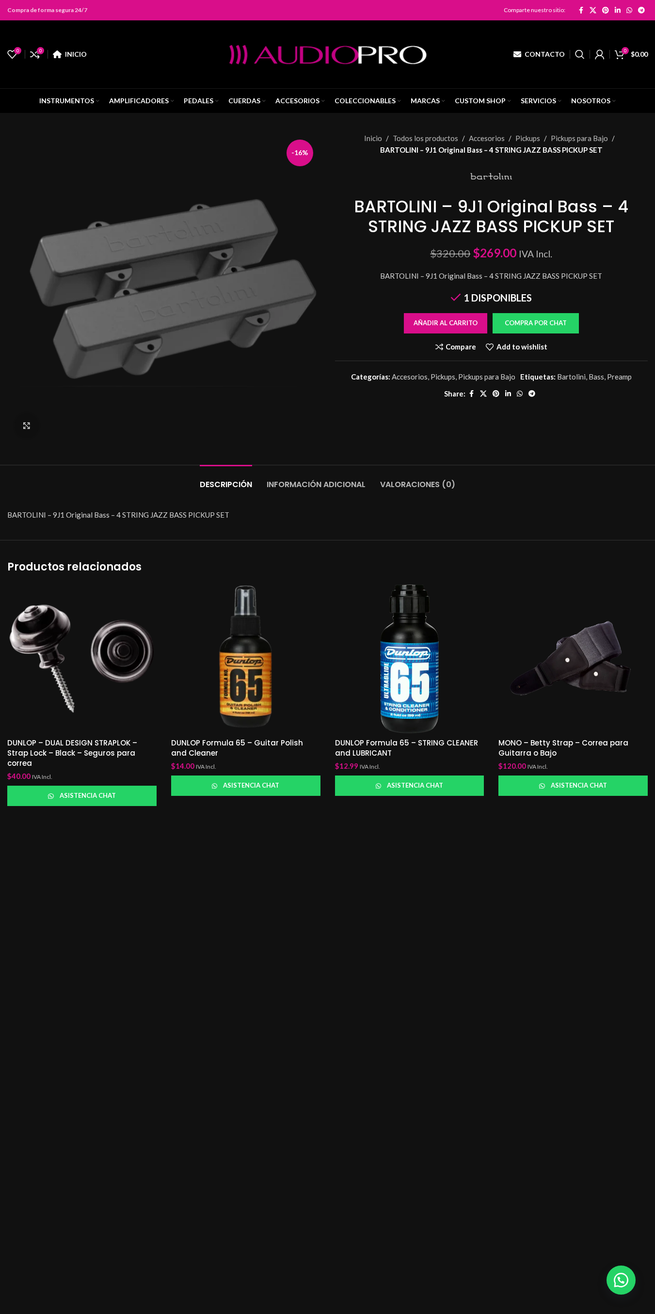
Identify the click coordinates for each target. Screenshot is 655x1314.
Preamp (619, 376)
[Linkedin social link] (617, 10)
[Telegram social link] (641, 10)
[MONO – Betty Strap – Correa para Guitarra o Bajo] (573, 658)
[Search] (580, 54)
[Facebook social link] (581, 10)
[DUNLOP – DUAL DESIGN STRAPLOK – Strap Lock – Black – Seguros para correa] (82, 658)
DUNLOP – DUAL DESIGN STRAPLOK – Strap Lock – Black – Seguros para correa (72, 753)
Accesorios (487, 138)
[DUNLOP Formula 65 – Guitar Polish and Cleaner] (245, 658)
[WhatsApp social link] (629, 10)
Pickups (527, 138)
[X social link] (593, 10)
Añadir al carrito (446, 323)
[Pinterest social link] (605, 10)
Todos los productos (425, 138)
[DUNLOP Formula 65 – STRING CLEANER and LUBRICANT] (409, 658)
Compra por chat (536, 323)
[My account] (599, 54)
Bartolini (571, 376)
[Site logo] (328, 53)
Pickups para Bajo (579, 138)
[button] (535, 323)
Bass (596, 376)
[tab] (226, 479)
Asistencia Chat (88, 795)
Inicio (373, 138)
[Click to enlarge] (27, 425)
